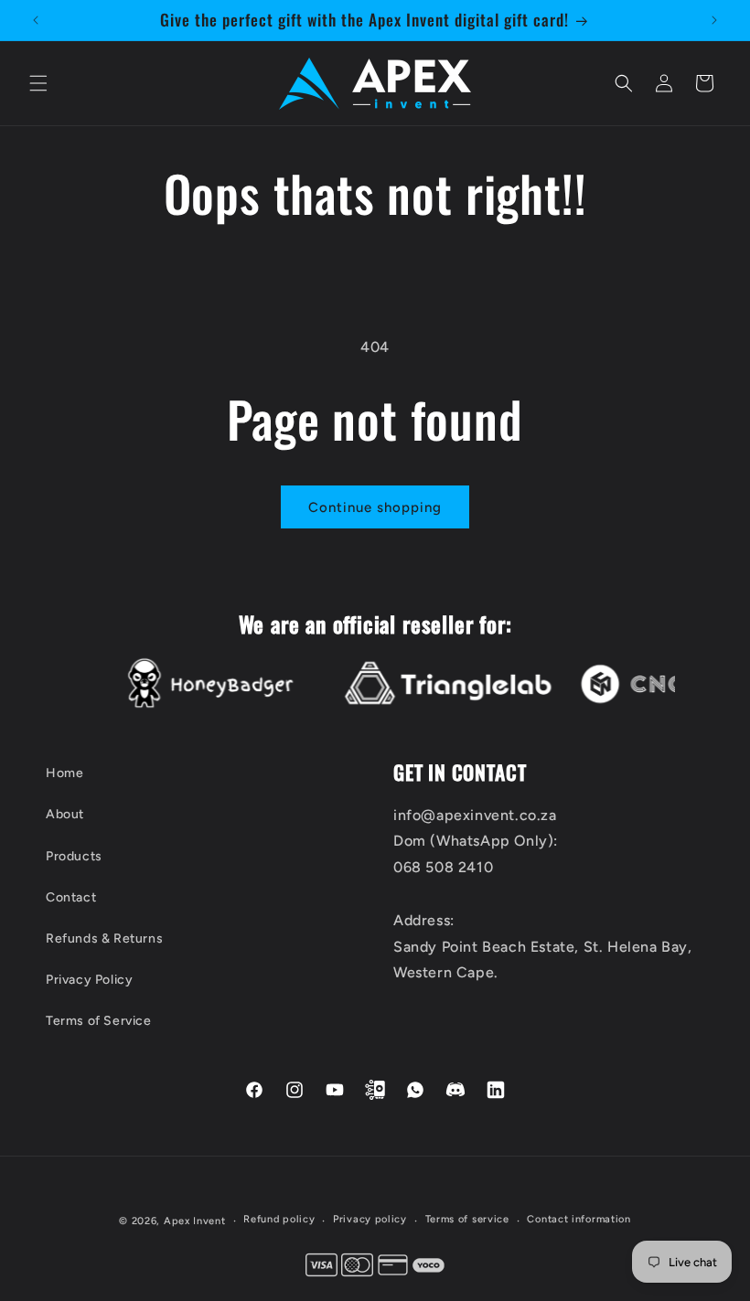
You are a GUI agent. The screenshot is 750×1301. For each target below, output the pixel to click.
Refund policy (279, 1219)
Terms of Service (99, 1021)
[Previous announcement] (36, 20)
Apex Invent (195, 1221)
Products (74, 856)
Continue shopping (375, 507)
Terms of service (467, 1219)
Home (64, 773)
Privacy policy (370, 1219)
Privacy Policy (89, 979)
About (65, 814)
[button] (38, 83)
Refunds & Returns (104, 938)
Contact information (578, 1219)
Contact (71, 897)
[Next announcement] (714, 20)
